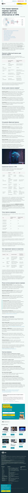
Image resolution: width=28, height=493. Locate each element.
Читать (4, 434)
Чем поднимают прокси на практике (9, 36)
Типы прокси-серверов (7, 35)
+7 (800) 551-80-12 (11, 401)
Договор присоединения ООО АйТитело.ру (4, 478)
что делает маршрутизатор (6, 391)
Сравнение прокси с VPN (7, 34)
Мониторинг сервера (21, 444)
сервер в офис (5, 401)
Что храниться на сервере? (5, 432)
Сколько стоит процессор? (22, 431)
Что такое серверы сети (13, 432)
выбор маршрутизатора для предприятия (9, 348)
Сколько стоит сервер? (5, 444)
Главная (3, 467)
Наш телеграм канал (24, 469)
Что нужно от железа (7, 38)
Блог (4, 6)
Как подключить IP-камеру (13, 445)
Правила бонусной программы (4, 480)
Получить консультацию (20, 3)
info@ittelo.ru (16, 401)
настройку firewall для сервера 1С (11, 313)
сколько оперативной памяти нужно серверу (16, 326)
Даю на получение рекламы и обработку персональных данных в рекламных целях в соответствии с (9, 417)
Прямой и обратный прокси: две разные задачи (11, 30)
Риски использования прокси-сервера (10, 37)
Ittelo (2, 6)
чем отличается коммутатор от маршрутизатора (10, 390)
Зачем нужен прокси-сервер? (8, 31)
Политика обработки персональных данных (5, 476)
